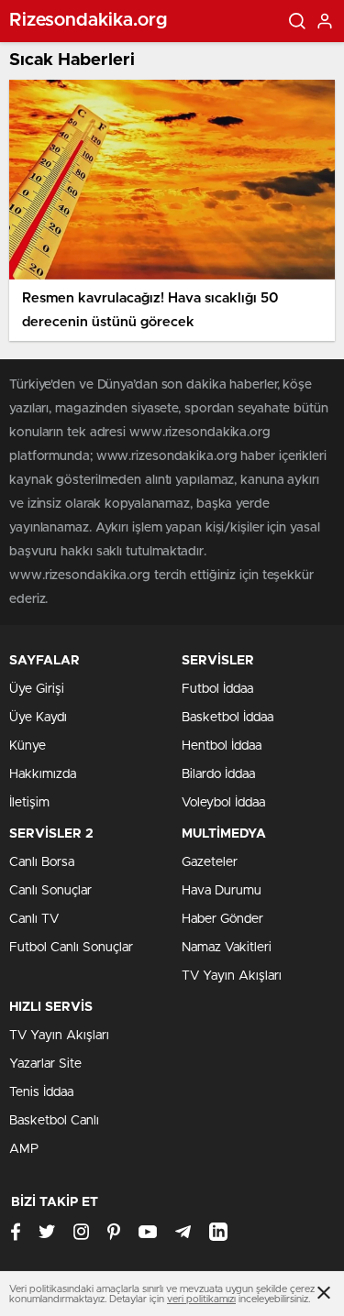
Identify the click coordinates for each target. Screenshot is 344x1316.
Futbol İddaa (217, 689)
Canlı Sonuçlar (50, 890)
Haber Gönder (222, 919)
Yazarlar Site (45, 1064)
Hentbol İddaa (221, 746)
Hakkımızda (42, 774)
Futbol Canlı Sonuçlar (71, 947)
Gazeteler (210, 862)
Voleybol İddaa (223, 802)
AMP (24, 1149)
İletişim (29, 802)
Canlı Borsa (41, 862)
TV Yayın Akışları (232, 976)
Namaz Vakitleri (227, 947)
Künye (27, 746)
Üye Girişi (36, 689)
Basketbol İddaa (227, 717)
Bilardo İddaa (218, 774)
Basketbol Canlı (54, 1120)
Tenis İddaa (41, 1092)
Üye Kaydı (38, 717)
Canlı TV (34, 919)
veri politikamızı (201, 1299)
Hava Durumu (221, 890)
